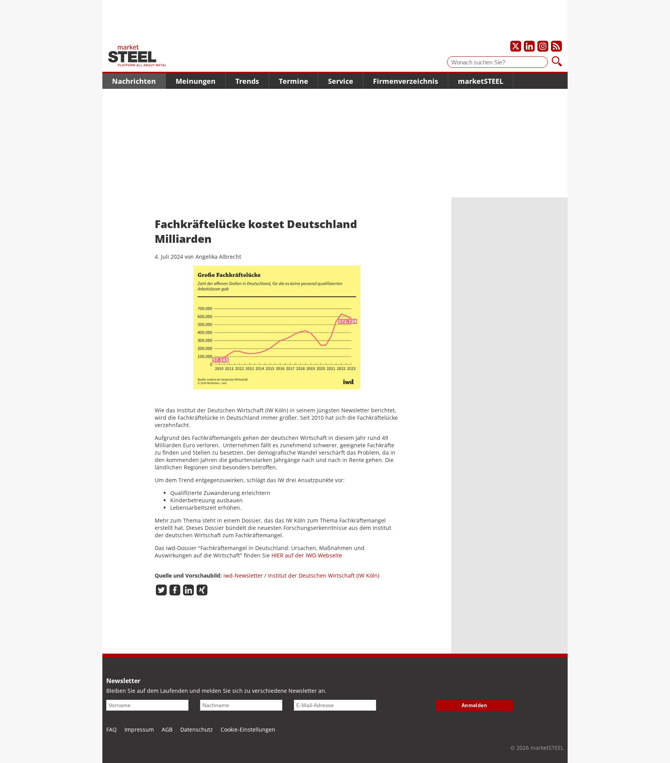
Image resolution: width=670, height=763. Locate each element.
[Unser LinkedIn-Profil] (529, 46)
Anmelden (474, 705)
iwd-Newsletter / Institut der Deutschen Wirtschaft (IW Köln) (301, 575)
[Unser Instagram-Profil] (542, 46)
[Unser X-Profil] (515, 46)
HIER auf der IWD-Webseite (306, 555)
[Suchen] (557, 62)
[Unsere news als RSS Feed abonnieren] (556, 46)
